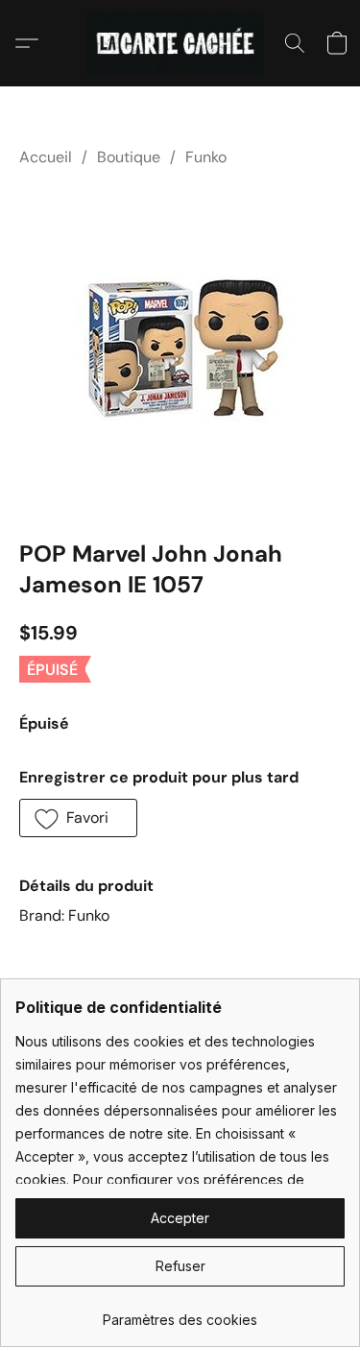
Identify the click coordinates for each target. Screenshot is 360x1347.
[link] (180, 1313)
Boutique (128, 157)
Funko (206, 157)
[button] (180, 43)
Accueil (45, 157)
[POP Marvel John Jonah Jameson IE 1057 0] (180, 349)
